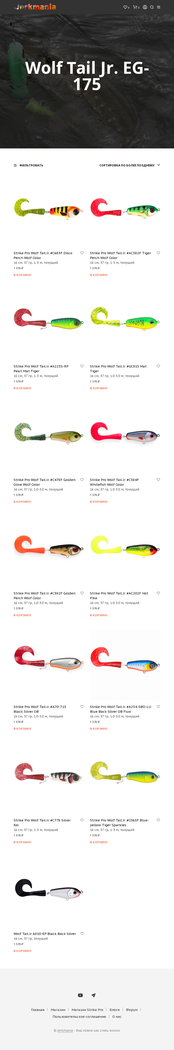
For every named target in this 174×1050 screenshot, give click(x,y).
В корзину (22, 275)
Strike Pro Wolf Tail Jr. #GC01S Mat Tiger (118, 368)
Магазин (58, 1010)
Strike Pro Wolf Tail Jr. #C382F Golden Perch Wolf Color (44, 595)
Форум (132, 1010)
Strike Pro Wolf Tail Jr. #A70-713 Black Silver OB (40, 709)
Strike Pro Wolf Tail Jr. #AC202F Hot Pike (119, 595)
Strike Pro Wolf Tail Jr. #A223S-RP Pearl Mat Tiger (41, 368)
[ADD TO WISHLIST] (82, 253)
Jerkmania (65, 1031)
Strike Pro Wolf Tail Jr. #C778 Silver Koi (42, 822)
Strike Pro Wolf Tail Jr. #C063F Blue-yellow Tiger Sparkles (119, 822)
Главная (37, 1010)
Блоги (115, 1010)
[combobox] (129, 165)
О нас (117, 1016)
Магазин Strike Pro (87, 1010)
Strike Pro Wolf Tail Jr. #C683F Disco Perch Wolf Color (43, 255)
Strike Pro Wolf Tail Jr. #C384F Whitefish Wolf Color (114, 482)
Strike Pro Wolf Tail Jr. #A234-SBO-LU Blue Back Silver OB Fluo (120, 709)
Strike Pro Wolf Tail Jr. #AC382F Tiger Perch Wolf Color (120, 255)
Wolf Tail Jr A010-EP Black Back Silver (45, 934)
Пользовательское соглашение (79, 1016)
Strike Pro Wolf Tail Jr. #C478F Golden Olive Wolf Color (44, 482)
